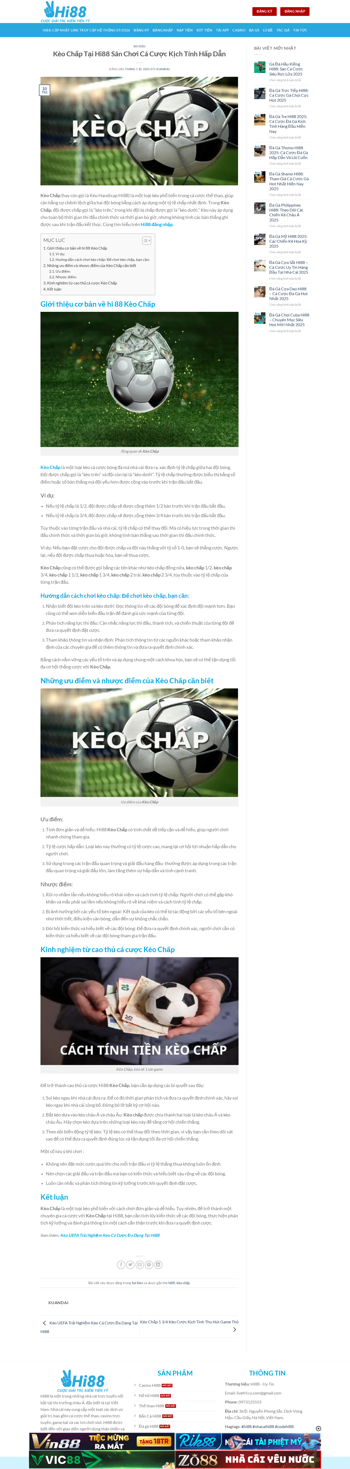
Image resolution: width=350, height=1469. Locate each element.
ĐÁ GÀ (254, 30)
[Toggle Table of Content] (144, 240)
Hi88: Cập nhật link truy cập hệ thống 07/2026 (86, 30)
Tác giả (283, 30)
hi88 (171, 1283)
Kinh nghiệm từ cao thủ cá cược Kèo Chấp (82, 283)
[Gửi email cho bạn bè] (140, 1265)
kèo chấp (183, 1283)
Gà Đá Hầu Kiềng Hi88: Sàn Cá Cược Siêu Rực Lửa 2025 (286, 68)
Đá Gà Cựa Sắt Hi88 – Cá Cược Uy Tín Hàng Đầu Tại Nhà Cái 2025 (288, 267)
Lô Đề (268, 30)
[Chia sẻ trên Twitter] (130, 1265)
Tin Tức (300, 30)
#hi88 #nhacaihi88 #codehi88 (267, 1426)
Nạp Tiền (185, 30)
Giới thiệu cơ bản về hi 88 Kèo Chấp (77, 248)
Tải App (222, 30)
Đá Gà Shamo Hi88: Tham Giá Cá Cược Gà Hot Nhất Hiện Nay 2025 (289, 181)
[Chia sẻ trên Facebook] (121, 1265)
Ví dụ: (60, 254)
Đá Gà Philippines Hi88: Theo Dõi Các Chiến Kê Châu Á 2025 (286, 212)
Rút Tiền (204, 30)
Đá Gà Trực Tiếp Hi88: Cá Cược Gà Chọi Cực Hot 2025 (288, 95)
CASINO (238, 30)
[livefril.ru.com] (66, 11)
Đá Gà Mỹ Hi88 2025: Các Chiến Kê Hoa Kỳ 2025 (288, 241)
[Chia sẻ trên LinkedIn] (158, 1265)
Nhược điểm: (66, 277)
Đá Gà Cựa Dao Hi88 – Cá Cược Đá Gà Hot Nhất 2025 (288, 293)
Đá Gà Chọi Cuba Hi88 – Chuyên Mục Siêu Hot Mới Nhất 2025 (289, 319)
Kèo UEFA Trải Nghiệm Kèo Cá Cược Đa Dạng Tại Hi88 (109, 1235)
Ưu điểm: (63, 271)
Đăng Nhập (163, 30)
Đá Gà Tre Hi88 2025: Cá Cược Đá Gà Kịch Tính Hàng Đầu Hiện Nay (288, 124)
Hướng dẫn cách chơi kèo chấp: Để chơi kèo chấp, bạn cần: (103, 259)
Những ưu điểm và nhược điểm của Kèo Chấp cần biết (91, 265)
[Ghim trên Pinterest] (149, 1265)
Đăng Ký (141, 30)
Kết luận (54, 289)
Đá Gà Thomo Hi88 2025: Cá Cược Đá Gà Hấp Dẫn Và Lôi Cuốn (288, 152)
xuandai (163, 69)
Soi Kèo (139, 46)
